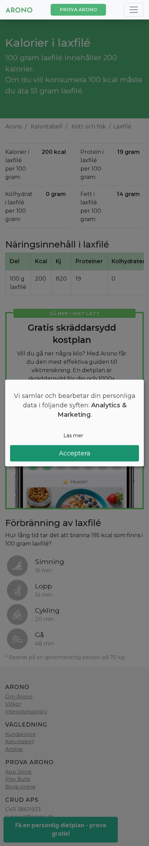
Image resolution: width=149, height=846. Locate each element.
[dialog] (74, 423)
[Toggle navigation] (133, 10)
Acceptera (74, 453)
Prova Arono (78, 9)
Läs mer (73, 435)
